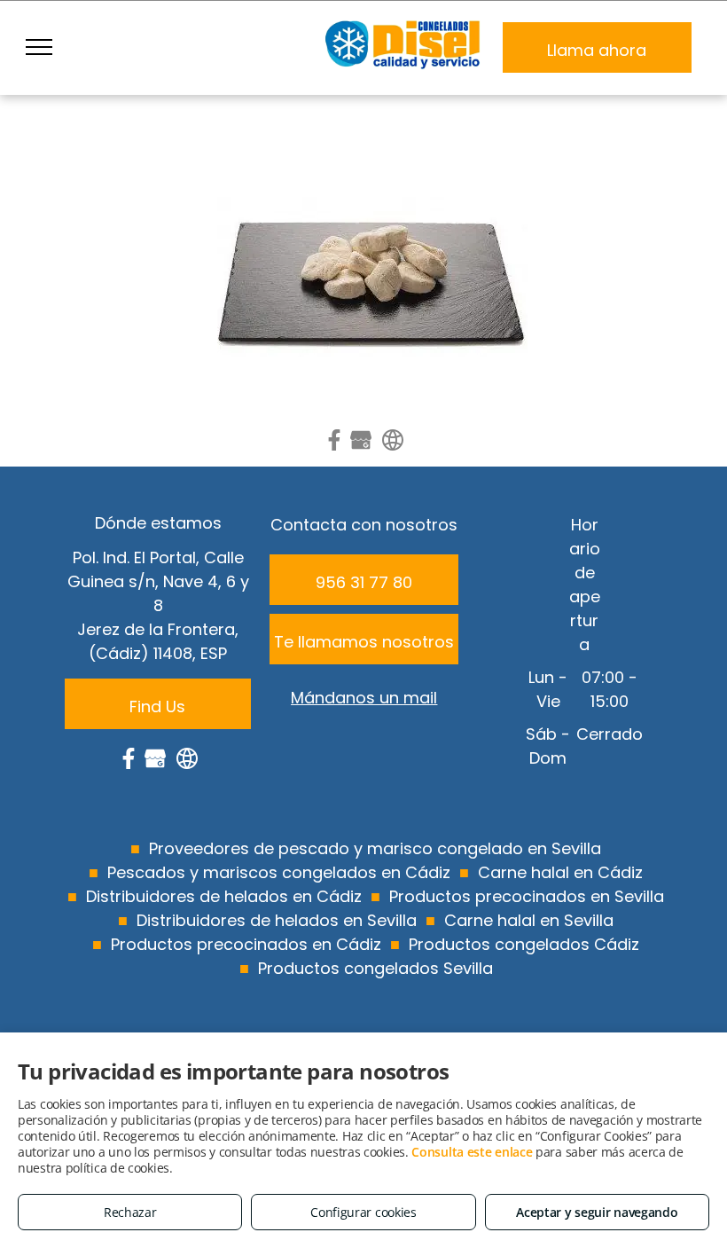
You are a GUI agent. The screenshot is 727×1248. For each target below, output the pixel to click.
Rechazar (130, 1212)
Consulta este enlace (471, 1151)
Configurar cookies (363, 1212)
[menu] (39, 47)
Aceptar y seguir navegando (596, 1212)
